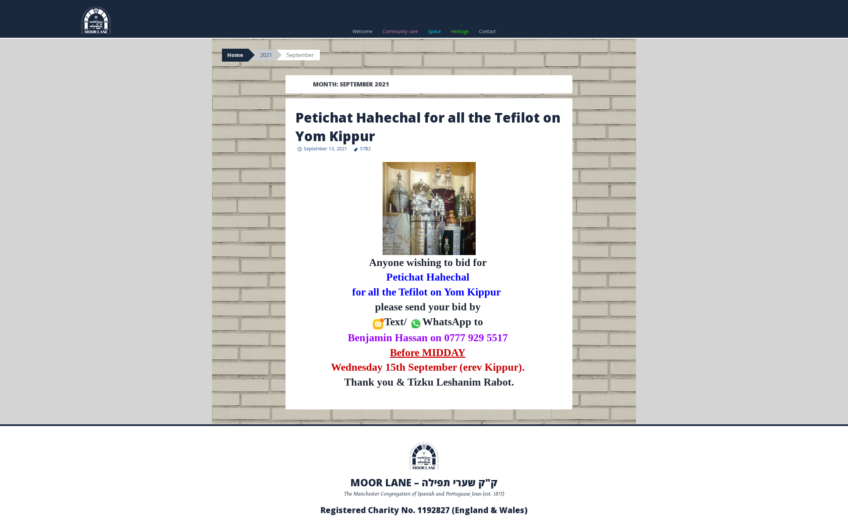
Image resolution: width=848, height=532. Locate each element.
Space (434, 31)
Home (235, 55)
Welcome (362, 31)
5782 (365, 148)
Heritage (460, 31)
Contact (487, 31)
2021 (266, 55)
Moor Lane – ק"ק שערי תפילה (424, 482)
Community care (400, 31)
